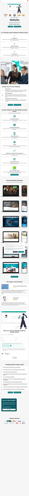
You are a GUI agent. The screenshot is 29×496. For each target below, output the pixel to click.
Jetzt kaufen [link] (10, 26)
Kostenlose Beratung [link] (17, 26)
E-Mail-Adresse (3, 340)
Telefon (16, 340)
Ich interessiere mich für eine (4, 334)
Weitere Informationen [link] (14, 174)
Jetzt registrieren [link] (9, 409)
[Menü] (1, 1)
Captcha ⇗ (8, 354)
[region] (14, 248)
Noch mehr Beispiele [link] (14, 276)
